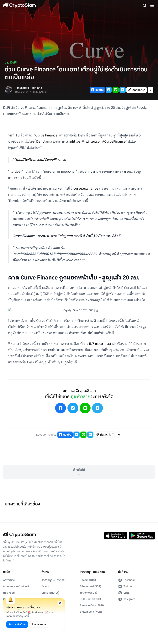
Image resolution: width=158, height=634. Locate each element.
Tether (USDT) (88, 593)
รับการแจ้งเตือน (17, 624)
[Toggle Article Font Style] (150, 90)
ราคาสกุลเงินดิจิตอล (53, 580)
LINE (126, 593)
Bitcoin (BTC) (88, 580)
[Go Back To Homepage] (19, 5)
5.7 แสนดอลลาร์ (102, 344)
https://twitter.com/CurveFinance (99, 142)
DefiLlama (44, 142)
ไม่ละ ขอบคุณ (39, 624)
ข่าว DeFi (11, 62)
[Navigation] (152, 5)
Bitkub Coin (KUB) (91, 612)
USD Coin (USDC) (90, 599)
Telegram (65, 236)
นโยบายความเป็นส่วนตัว (16, 586)
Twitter (128, 586)
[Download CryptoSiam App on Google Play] (142, 535)
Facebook (129, 580)
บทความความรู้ (50, 593)
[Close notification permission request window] (60, 603)
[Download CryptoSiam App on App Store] (115, 535)
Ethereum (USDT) (90, 586)
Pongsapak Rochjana (28, 88)
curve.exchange (85, 189)
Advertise (9, 580)
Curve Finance (46, 135)
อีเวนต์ (45, 586)
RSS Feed (9, 593)
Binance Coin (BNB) (92, 605)
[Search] (144, 5)
